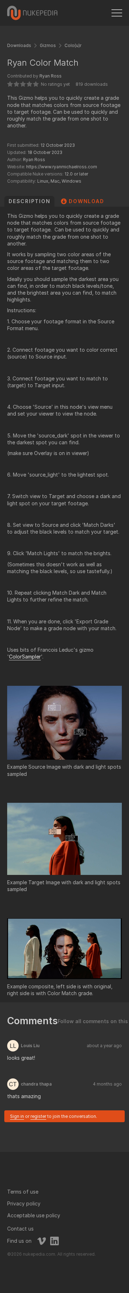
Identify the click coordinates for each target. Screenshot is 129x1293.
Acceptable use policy (33, 1215)
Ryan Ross (50, 76)
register (38, 1116)
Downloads (19, 45)
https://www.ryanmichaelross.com (61, 166)
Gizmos (48, 45)
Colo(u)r (72, 45)
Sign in (17, 1116)
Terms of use (22, 1192)
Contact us (20, 1229)
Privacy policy (23, 1203)
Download (86, 201)
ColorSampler (25, 656)
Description (29, 201)
